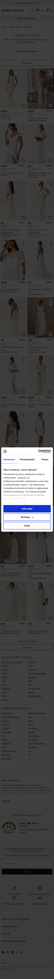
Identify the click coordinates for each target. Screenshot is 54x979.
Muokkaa (25, 517)
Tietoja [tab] (44, 459)
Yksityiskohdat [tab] (26, 459)
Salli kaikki (27, 508)
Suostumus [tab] (9, 459)
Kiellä (27, 525)
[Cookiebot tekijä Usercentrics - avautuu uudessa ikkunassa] (38, 451)
